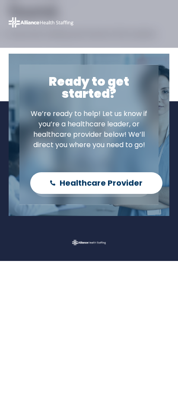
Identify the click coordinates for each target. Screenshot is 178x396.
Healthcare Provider (101, 182)
